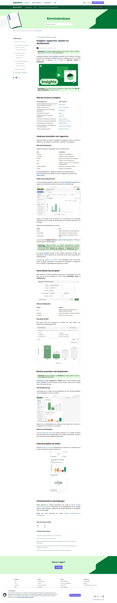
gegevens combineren (51, 259)
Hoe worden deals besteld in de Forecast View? (49, 535)
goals (72, 274)
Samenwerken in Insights (64, 121)
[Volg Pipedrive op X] (100, 596)
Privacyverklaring (29, 597)
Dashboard (61, 116)
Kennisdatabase (16, 30)
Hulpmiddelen (47, 2)
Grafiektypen (62, 110)
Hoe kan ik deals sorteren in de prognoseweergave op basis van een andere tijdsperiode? (56, 542)
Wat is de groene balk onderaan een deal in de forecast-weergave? (54, 550)
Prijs (55, 2)
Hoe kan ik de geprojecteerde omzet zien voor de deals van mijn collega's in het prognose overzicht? (57, 546)
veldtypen (47, 253)
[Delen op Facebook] (13, 78)
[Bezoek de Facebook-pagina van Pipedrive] (95, 596)
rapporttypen (41, 175)
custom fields (62, 240)
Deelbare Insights (63, 123)
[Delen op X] (19, 78)
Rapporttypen (62, 104)
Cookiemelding (21, 597)
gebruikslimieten (47, 53)
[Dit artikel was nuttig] (38, 525)
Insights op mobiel (46, 447)
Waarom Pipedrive (36, 2)
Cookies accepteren (75, 595)
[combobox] (84, 2)
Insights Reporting (29, 30)
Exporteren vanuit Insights (65, 126)
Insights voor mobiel (63, 129)
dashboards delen (47, 432)
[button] (5, 595)
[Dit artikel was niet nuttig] (45, 525)
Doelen (60, 113)
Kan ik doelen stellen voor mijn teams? (46, 538)
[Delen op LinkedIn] (16, 78)
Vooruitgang (22, 30)
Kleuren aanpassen (63, 118)
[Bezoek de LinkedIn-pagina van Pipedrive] (103, 597)
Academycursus (54, 90)
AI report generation (63, 107)
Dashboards (40, 380)
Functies (27, 2)
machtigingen (47, 506)
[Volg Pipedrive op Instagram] (97, 596)
